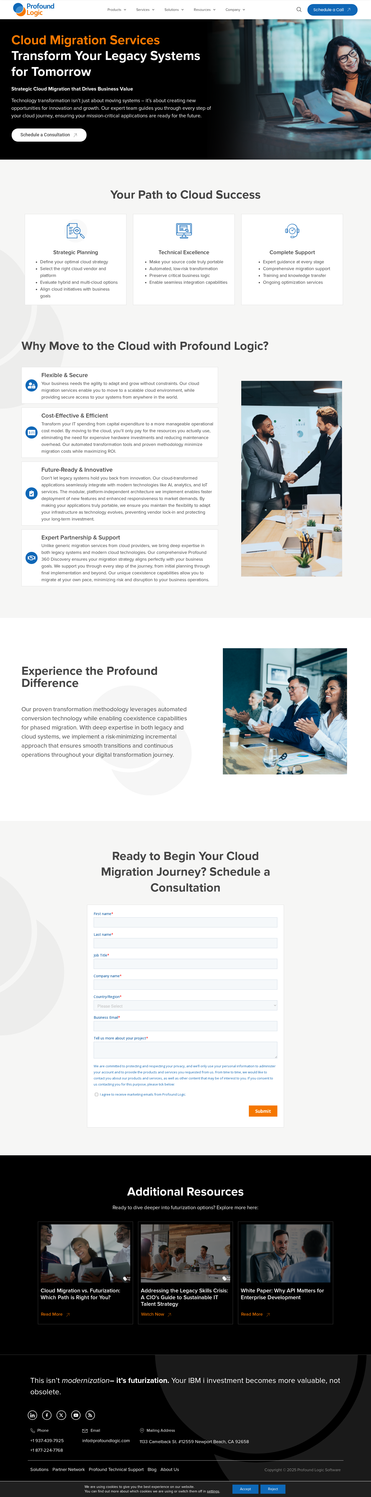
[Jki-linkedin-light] (32, 1415)
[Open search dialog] (299, 10)
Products (114, 10)
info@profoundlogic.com (106, 1441)
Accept (245, 1489)
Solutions (172, 10)
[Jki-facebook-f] (46, 1415)
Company (233, 10)
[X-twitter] (61, 1415)
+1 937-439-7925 (47, 1441)
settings (213, 1491)
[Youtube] (76, 1415)
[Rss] (90, 1415)
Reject (273, 1489)
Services (143, 10)
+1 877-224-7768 (46, 1450)
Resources (202, 10)
